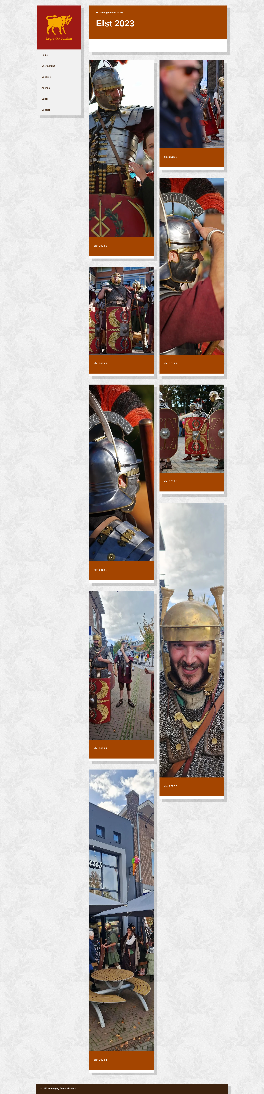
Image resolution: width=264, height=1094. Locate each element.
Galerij (45, 99)
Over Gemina (48, 66)
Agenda (46, 88)
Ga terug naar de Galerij (110, 12)
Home (45, 55)
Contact (46, 110)
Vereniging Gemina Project (62, 1088)
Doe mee (46, 77)
